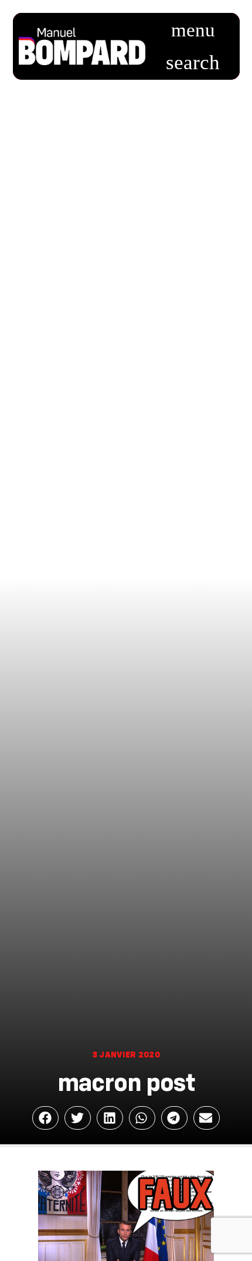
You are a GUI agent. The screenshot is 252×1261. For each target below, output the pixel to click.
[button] (193, 30)
